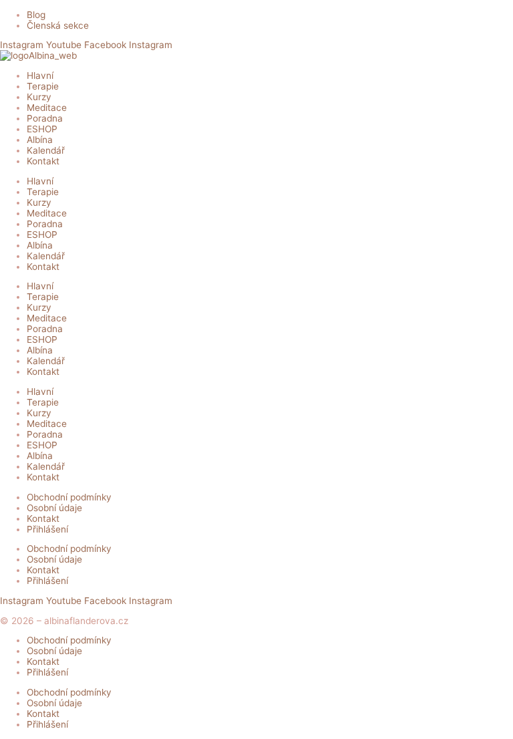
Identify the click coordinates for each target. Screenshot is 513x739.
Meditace (47, 107)
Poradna (45, 118)
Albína (40, 139)
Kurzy (39, 97)
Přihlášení (47, 529)
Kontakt (43, 161)
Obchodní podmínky (69, 497)
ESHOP (42, 129)
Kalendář (46, 150)
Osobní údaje (54, 507)
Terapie (43, 86)
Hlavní (40, 75)
